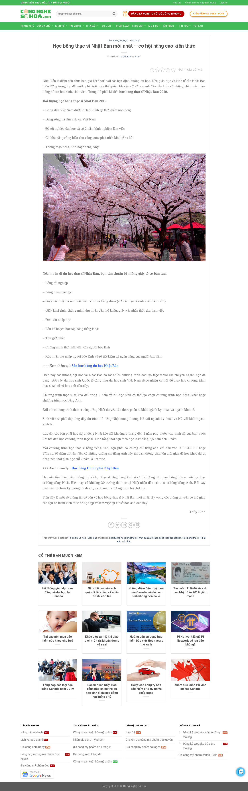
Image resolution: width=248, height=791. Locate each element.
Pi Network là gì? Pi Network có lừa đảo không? (190, 640)
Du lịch (106, 26)
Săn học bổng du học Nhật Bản (95, 366)
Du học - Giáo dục (130, 40)
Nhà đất (91, 26)
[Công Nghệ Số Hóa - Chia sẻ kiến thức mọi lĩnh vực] (36, 13)
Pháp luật (122, 26)
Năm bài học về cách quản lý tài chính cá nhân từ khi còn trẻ (102, 592)
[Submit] (114, 14)
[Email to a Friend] (124, 525)
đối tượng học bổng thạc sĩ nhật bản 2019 (131, 537)
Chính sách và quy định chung (200, 2)
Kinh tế (59, 26)
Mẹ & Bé (153, 26)
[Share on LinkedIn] (137, 525)
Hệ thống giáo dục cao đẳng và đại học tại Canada (57, 592)
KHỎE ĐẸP (137, 26)
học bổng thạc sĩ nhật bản (168, 537)
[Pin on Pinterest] (131, 525)
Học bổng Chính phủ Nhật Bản (95, 468)
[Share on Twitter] (118, 525)
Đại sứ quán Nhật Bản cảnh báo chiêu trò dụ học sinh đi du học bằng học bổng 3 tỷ (102, 691)
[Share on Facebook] (111, 525)
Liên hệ (223, 2)
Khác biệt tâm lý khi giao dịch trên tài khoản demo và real (102, 640)
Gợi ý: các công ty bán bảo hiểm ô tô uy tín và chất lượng (146, 689)
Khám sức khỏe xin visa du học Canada (190, 687)
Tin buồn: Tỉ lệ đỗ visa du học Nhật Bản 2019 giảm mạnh (190, 592)
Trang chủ (27, 26)
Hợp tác (177, 2)
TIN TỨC (183, 26)
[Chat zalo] (240, 771)
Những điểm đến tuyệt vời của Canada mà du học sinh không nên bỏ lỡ (146, 592)
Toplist (198, 26)
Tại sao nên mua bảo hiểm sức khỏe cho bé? (57, 638)
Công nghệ (43, 26)
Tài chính (75, 26)
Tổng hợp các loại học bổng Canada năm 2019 (57, 687)
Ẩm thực (168, 26)
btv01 (138, 57)
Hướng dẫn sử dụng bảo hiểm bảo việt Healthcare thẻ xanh (146, 640)
